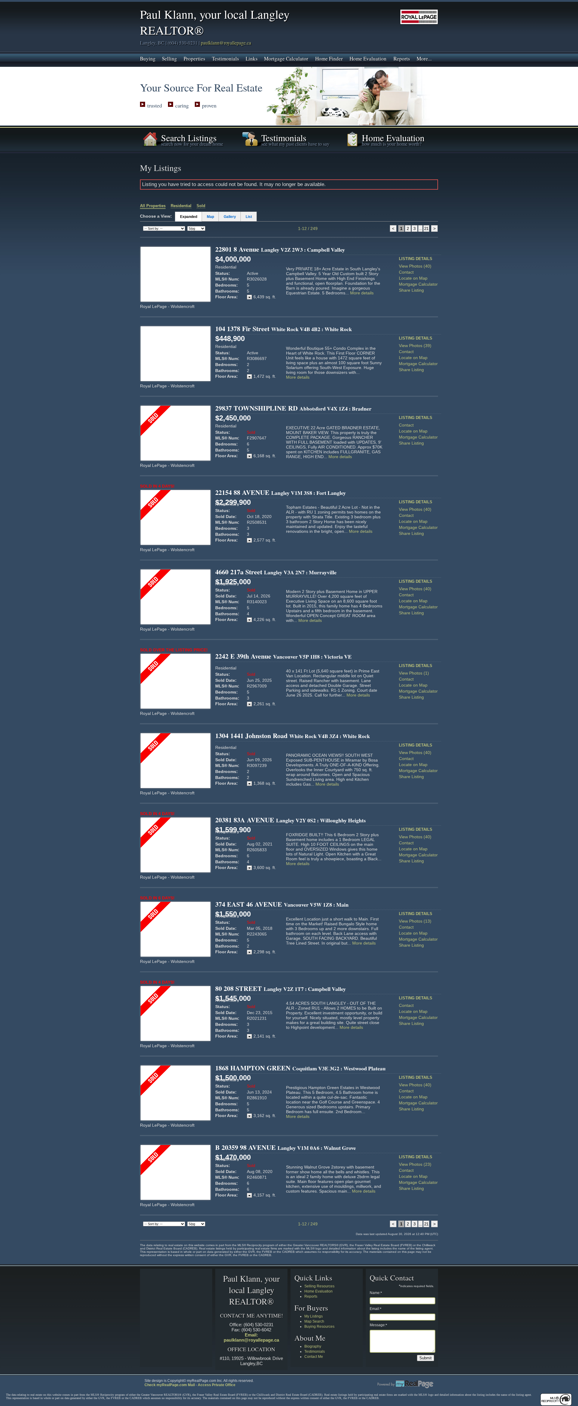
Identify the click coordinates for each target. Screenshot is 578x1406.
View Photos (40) (415, 266)
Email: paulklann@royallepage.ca (251, 1337)
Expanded (188, 217)
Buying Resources (319, 1326)
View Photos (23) (415, 1164)
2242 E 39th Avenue (283, 656)
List (249, 217)
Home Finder (329, 58)
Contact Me (313, 1357)
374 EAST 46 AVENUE (282, 904)
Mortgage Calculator (286, 58)
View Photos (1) (414, 673)
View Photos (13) (415, 921)
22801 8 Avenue (280, 249)
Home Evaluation (368, 58)
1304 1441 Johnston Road (292, 735)
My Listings (313, 1316)
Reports (401, 58)
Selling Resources (319, 1286)
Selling (169, 58)
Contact (406, 272)
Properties (194, 58)
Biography (312, 1346)
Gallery (230, 217)
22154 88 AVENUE (280, 492)
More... (424, 58)
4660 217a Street (276, 572)
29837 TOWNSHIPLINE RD (293, 408)
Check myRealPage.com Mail (169, 1385)
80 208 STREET (280, 988)
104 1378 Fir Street (283, 329)
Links (252, 58)
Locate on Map (413, 278)
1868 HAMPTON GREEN (300, 1068)
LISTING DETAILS (415, 258)
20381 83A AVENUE (290, 820)
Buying (148, 58)
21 (426, 228)
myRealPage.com (406, 1384)
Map (210, 217)
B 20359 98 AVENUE (285, 1147)
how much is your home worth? (391, 144)
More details (362, 292)
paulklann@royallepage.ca (226, 42)
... (420, 228)
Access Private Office (216, 1385)
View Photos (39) (415, 345)
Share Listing (411, 290)
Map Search (314, 1321)
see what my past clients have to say (295, 144)
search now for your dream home (192, 144)
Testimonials (225, 58)
